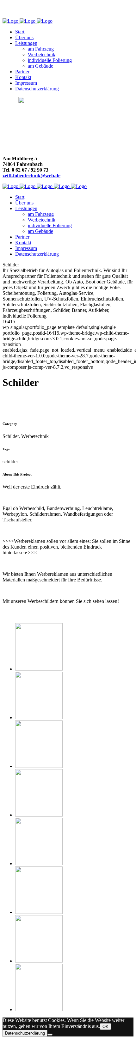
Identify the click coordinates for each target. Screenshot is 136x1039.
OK (105, 1026)
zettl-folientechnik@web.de (31, 175)
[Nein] (50, 1035)
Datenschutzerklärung (25, 1033)
